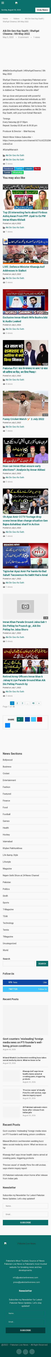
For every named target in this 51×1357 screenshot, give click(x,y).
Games (6, 821)
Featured (7, 794)
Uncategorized (9, 943)
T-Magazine (8, 909)
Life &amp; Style (10, 855)
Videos (16, 19)
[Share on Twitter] (33, 719)
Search (6, 959)
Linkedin (28, 168)
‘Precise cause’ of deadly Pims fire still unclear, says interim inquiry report (34, 1092)
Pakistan (7, 882)
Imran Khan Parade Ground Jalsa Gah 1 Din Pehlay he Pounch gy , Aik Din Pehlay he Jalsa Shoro (25, 626)
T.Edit (5, 916)
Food (5, 807)
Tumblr (7, 172)
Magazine (7, 868)
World (5, 950)
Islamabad (7, 841)
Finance (6, 800)
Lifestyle (7, 862)
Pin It (37, 168)
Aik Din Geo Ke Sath (15, 155)
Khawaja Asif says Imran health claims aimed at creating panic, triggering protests (34, 1075)
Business (7, 766)
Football (6, 814)
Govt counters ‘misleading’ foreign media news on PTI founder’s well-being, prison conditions (23, 1042)
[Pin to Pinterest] (39, 719)
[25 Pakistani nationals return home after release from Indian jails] (11, 1111)
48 (33, 703)
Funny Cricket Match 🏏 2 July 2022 (23, 419)
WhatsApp (18, 172)
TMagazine (8, 936)
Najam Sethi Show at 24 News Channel (21, 875)
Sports (6, 902)
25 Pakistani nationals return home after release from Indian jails (35, 1109)
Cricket (6, 773)
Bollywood (7, 760)
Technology (8, 923)
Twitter (19, 168)
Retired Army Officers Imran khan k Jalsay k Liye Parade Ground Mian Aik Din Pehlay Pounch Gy (24, 680)
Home (5, 19)
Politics (6, 889)
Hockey (6, 834)
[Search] (48, 3)
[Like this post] (21, 719)
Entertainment (9, 780)
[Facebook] (19, 1351)
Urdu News (42, 10)
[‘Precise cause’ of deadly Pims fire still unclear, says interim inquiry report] (11, 1094)
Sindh (5, 896)
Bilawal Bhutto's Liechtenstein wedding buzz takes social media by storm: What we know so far (24, 1059)
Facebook (8, 168)
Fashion (6, 787)
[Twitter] (25, 1351)
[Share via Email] (7, 725)
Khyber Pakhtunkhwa (12, 848)
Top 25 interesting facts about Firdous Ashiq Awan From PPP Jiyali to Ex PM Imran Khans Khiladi (25, 216)
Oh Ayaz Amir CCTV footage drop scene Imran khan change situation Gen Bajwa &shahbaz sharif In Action (25, 520)
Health (6, 828)
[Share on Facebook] (27, 719)
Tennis (6, 930)
